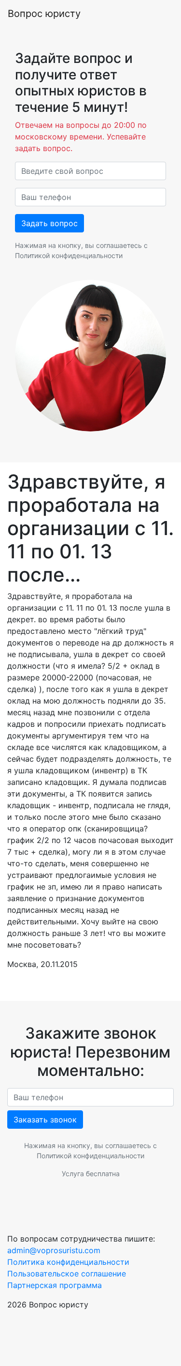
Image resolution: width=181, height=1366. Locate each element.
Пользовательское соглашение (66, 1273)
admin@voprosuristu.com (53, 1250)
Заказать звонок (45, 1119)
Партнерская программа (54, 1285)
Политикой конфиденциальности (69, 255)
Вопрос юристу (44, 13)
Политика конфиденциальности (68, 1262)
